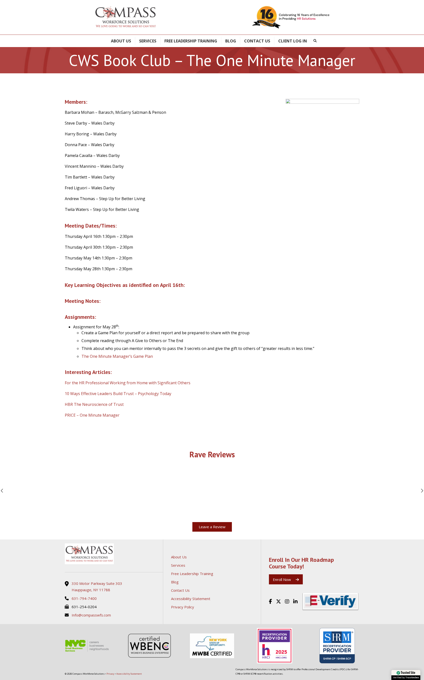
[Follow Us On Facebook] (270, 601)
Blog (230, 41)
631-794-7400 (84, 598)
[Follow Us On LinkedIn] (295, 601)
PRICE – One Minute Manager (92, 415)
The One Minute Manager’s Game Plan (117, 356)
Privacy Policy (182, 606)
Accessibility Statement (190, 598)
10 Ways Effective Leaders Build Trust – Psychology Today (118, 393)
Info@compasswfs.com (91, 615)
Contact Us (257, 41)
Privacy (110, 673)
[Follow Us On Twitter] (278, 601)
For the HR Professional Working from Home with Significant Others (127, 382)
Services (147, 41)
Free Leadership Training (190, 41)
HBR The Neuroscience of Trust (94, 404)
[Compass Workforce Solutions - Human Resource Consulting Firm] (125, 17)
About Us (121, 41)
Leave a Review (212, 526)
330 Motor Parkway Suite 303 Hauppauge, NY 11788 (97, 586)
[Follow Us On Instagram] (287, 601)
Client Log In (292, 41)
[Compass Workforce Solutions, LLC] (114, 553)
